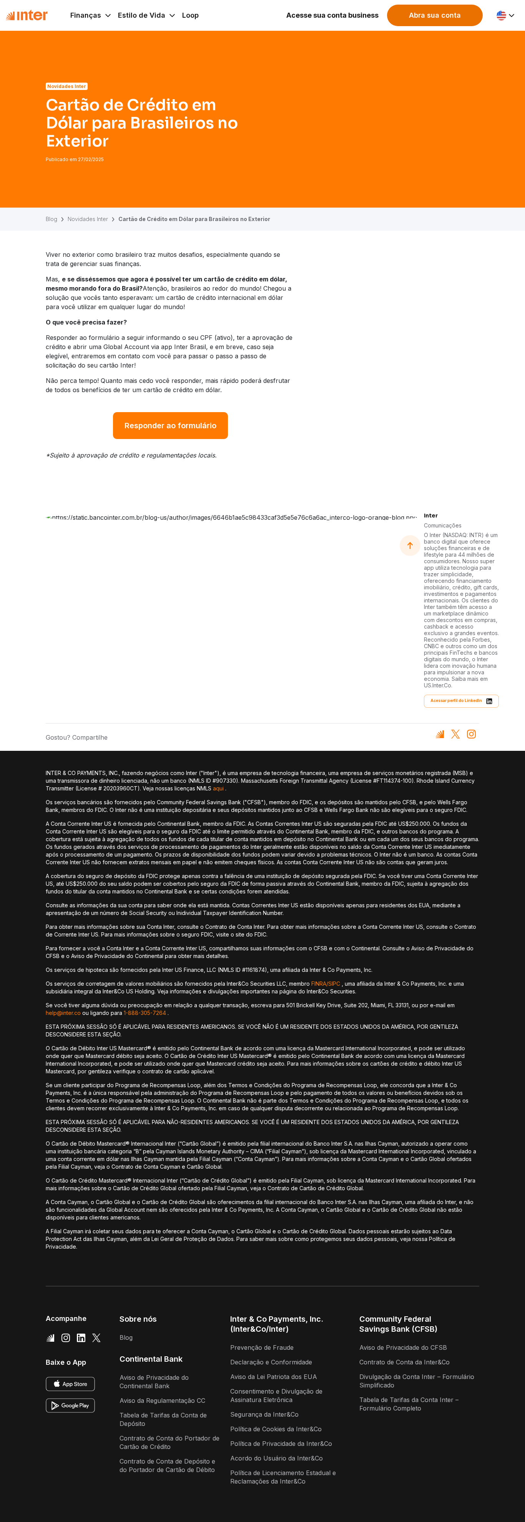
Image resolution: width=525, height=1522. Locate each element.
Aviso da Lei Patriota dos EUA (273, 1377)
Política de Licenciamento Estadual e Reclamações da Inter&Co (283, 1477)
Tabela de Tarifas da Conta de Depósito (163, 1419)
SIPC (334, 983)
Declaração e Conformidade (271, 1362)
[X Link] (96, 1337)
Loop (190, 15)
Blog (51, 219)
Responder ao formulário (170, 425)
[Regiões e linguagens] (506, 15)
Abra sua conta (435, 15)
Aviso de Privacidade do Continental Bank (154, 1382)
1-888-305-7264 (145, 1013)
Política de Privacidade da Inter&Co (281, 1443)
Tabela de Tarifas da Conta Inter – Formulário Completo (409, 1404)
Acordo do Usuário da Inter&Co (276, 1458)
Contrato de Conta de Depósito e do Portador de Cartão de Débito (167, 1465)
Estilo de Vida (141, 15)
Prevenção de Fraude (262, 1347)
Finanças (85, 15)
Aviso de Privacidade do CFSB (403, 1347)
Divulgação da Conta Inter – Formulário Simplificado (416, 1381)
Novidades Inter (88, 219)
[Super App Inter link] (50, 1337)
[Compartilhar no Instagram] (471, 734)
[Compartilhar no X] (455, 734)
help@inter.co (63, 1013)
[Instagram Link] (65, 1337)
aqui (218, 788)
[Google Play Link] (70, 1405)
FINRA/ (319, 983)
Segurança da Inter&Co (264, 1414)
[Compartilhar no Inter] (440, 734)
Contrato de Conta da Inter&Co (404, 1362)
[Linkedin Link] (81, 1337)
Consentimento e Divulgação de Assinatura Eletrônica (276, 1395)
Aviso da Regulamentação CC (162, 1400)
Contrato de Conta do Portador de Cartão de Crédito (169, 1442)
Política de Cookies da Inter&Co (276, 1429)
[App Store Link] (70, 1384)
